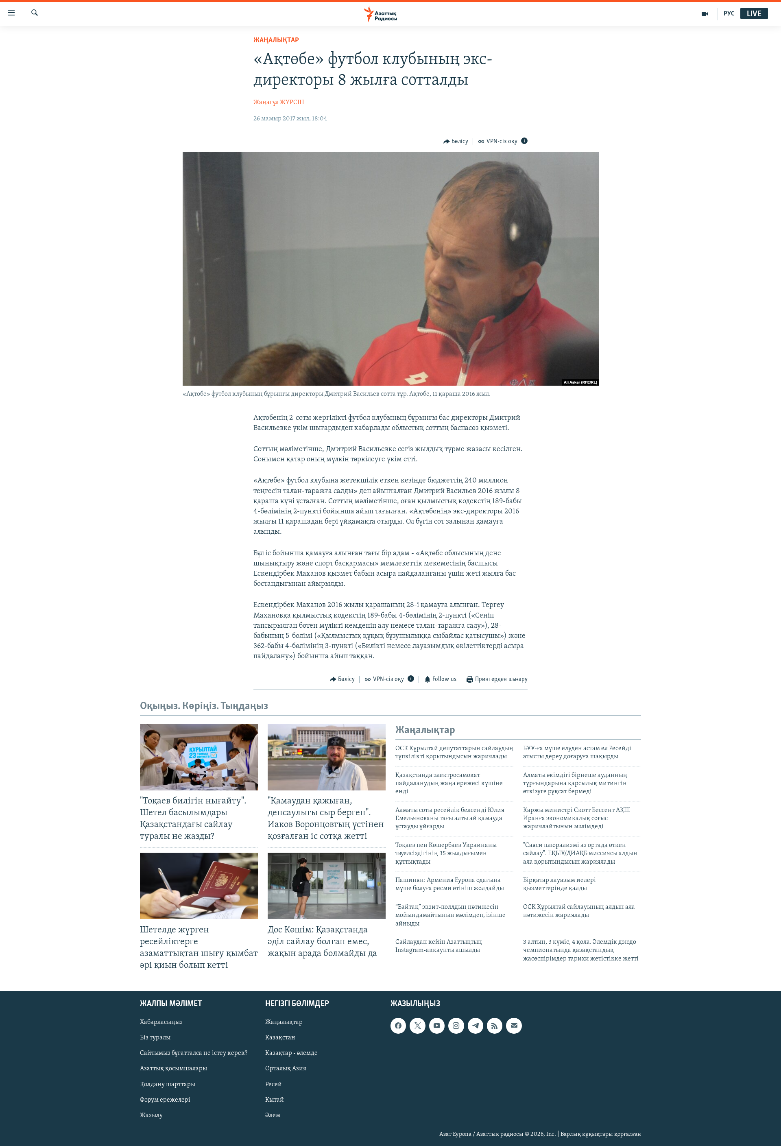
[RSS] (494, 1025)
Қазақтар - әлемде (291, 1053)
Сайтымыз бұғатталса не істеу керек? (193, 1053)
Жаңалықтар (284, 1022)
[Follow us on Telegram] (475, 1025)
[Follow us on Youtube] (437, 1025)
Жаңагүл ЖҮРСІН (278, 102)
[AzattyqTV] (705, 14)
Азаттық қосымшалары (173, 1069)
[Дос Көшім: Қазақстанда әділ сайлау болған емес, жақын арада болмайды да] (327, 886)
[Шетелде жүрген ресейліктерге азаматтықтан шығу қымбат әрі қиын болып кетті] (199, 886)
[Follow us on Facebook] (398, 1025)
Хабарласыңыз (161, 1022)
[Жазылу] (513, 1025)
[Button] (456, 141)
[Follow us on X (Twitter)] (417, 1025)
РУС (729, 14)
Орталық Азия (285, 1069)
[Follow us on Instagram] (456, 1025)
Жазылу (151, 1115)
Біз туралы (155, 1038)
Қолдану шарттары (167, 1084)
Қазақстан (280, 1038)
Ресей (273, 1084)
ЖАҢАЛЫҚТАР (276, 40)
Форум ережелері (165, 1100)
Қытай (274, 1100)
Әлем (272, 1115)
